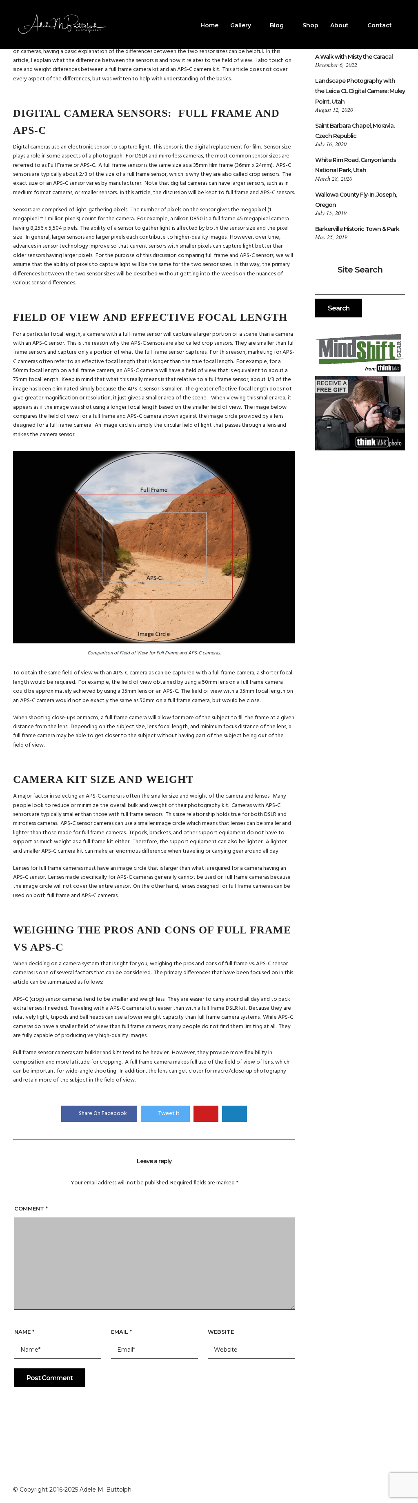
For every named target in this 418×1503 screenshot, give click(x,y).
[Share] (402, 26)
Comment (31, 1208)
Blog (277, 25)
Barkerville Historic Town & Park (357, 229)
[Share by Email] (234, 1114)
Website (221, 1331)
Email (121, 1331)
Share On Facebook (103, 1113)
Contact (379, 25)
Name (24, 1331)
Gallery (240, 25)
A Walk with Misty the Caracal (354, 56)
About (339, 25)
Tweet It (169, 1113)
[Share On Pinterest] (205, 1114)
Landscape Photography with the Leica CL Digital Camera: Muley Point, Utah (360, 91)
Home (209, 25)
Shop (310, 25)
